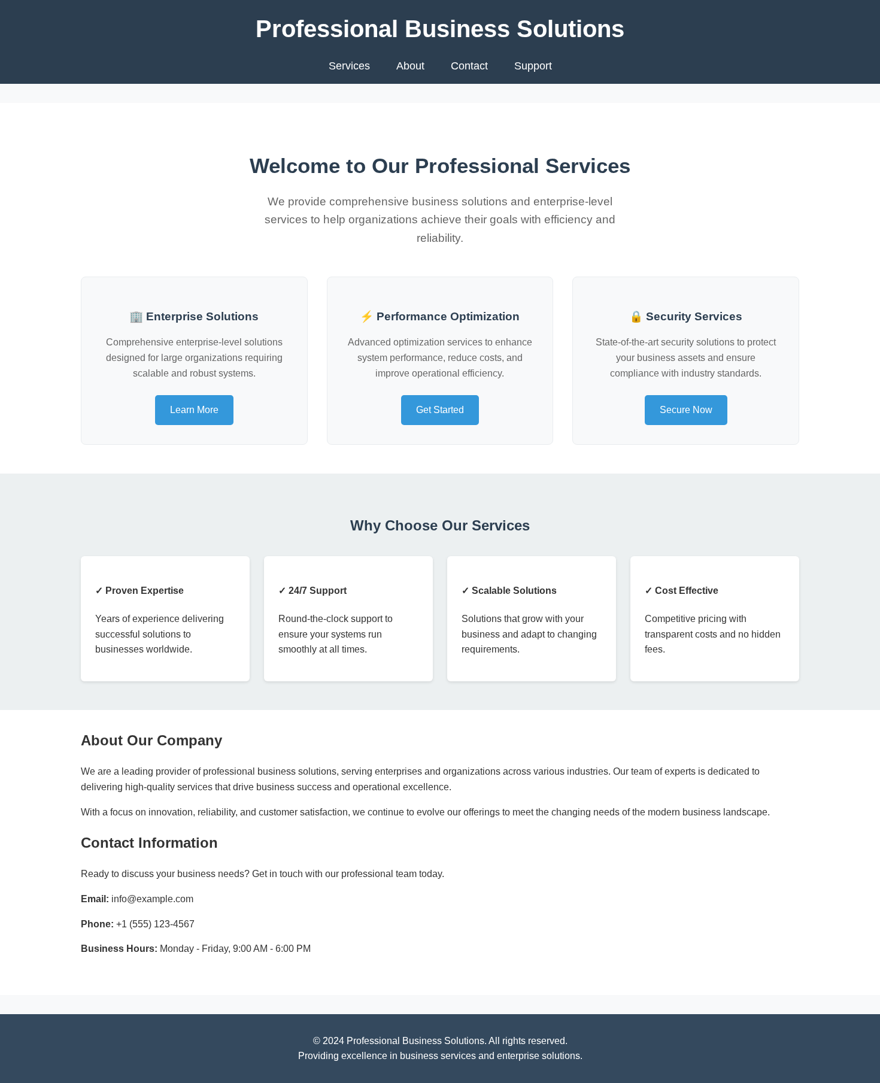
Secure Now (686, 410)
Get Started (440, 410)
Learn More (194, 410)
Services (349, 66)
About (410, 66)
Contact (469, 66)
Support (533, 66)
